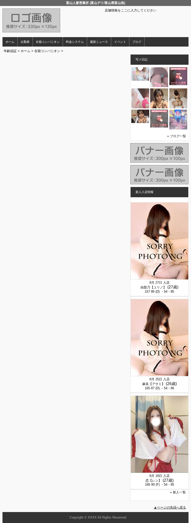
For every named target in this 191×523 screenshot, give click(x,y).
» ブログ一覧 (176, 136)
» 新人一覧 (178, 492)
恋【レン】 (153, 480)
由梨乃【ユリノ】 (153, 287)
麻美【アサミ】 (153, 384)
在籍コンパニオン (48, 42)
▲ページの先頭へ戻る (170, 507)
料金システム (75, 42)
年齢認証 (10, 51)
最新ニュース (99, 42)
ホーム (9, 42)
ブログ (136, 42)
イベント (120, 42)
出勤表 (25, 42)
